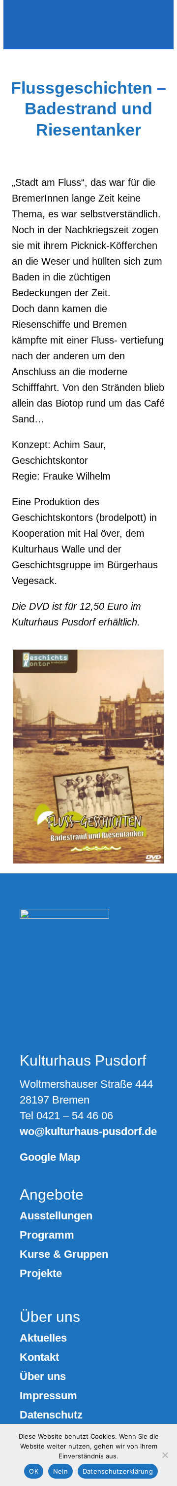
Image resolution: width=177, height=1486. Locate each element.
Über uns (43, 1376)
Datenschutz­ (51, 1415)
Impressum (48, 1395)
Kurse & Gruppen (64, 1254)
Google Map (50, 1157)
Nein (60, 1471)
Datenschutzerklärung (118, 1471)
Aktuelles (43, 1338)
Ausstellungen (56, 1215)
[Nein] (165, 1455)
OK (33, 1471)
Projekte (41, 1273)
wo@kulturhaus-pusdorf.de (88, 1131)
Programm (47, 1235)
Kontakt (39, 1357)
